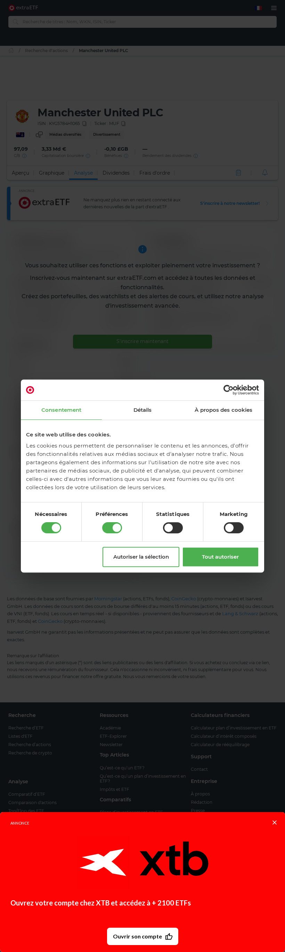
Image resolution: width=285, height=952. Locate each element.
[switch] (112, 527)
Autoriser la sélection (141, 556)
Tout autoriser (220, 556)
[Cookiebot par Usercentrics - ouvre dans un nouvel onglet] (228, 390)
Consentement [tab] (61, 410)
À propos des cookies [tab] (223, 410)
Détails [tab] (142, 410)
